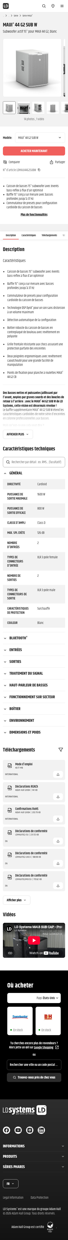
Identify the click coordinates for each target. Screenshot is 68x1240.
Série (16, 15)
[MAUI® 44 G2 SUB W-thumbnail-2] (23, 107)
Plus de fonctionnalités (34, 214)
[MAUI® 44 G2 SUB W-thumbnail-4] (52, 107)
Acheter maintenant (34, 151)
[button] (58, 774)
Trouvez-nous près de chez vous (36, 1077)
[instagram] (29, 1130)
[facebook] (6, 1130)
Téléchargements (49, 235)
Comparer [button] (14, 162)
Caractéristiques (29, 235)
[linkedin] (41, 1130)
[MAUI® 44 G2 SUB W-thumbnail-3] (38, 107)
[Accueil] (6, 6)
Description (11, 235)
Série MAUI (27, 15)
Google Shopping (43, 1047)
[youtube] (18, 1130)
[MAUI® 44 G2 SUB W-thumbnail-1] (8, 107)
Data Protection (39, 1197)
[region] (34, 67)
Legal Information (13, 1197)
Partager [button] (60, 162)
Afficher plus (15, 434)
